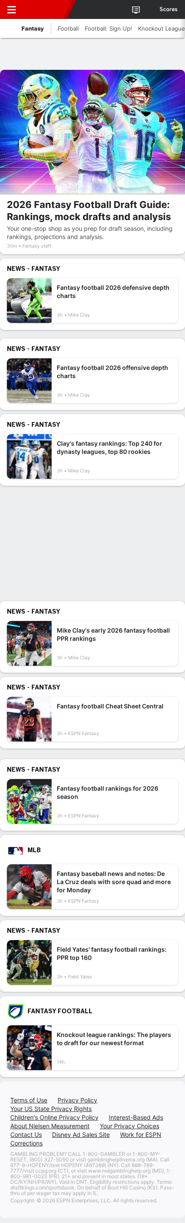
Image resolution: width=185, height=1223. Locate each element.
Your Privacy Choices (129, 1126)
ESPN (46, 9)
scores (169, 9)
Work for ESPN (140, 1134)
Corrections (26, 1143)
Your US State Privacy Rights (51, 1108)
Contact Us (26, 1134)
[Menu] (11, 9)
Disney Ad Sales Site (81, 1134)
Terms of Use (28, 1100)
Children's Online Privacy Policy (54, 1117)
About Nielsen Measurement (49, 1126)
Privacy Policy (77, 1100)
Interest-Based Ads (136, 1117)
